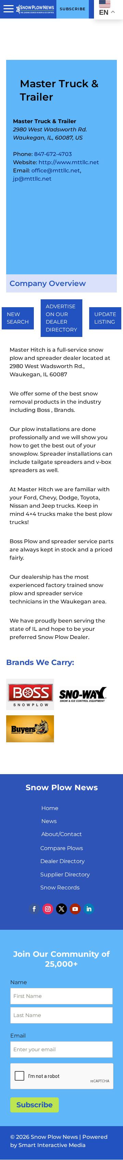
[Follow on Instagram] (47, 908)
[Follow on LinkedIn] (88, 908)
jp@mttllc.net (32, 178)
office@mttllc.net (55, 170)
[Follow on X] (61, 908)
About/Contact (61, 834)
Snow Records (60, 887)
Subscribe (34, 1104)
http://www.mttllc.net (69, 162)
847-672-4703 (53, 154)
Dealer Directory (62, 861)
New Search (18, 318)
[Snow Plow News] (35, 8)
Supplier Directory (65, 874)
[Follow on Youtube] (75, 908)
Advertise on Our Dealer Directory (61, 318)
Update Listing (105, 318)
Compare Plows (61, 848)
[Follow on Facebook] (34, 908)
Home (49, 808)
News (49, 821)
